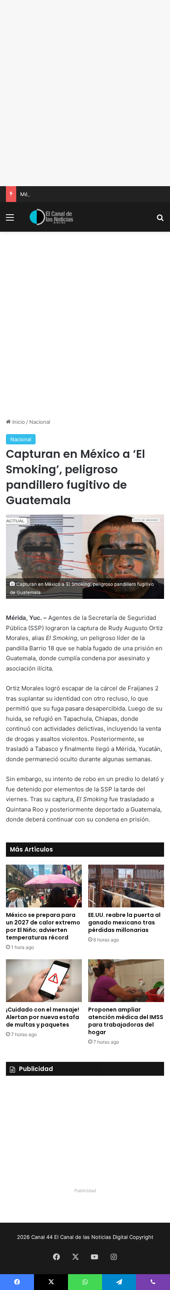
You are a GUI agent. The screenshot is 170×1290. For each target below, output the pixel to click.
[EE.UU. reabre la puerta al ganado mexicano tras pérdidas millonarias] (126, 886)
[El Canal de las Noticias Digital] (51, 217)
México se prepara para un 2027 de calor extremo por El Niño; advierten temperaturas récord (43, 926)
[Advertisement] (85, 93)
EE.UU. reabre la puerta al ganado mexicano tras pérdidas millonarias (124, 922)
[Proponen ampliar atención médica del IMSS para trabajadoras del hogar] (126, 980)
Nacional (39, 422)
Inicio (18, 422)
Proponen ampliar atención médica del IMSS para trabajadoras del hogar (125, 1021)
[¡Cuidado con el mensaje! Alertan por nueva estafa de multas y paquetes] (44, 980)
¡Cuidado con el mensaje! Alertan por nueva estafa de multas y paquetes (42, 1017)
